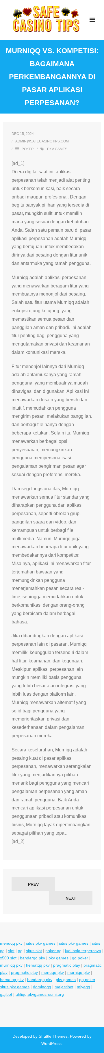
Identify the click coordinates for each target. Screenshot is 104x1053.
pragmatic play (66, 965)
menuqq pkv (11, 943)
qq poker (80, 958)
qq (20, 950)
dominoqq (42, 987)
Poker (28, 149)
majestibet (64, 987)
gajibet (6, 994)
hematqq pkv (38, 965)
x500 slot (8, 958)
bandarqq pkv (32, 958)
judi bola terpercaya (83, 950)
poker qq (53, 950)
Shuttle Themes (53, 1036)
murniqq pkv (11, 965)
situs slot (34, 950)
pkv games (57, 149)
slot (11, 950)
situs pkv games (40, 943)
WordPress (51, 1043)
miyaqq (83, 987)
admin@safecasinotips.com (42, 141)
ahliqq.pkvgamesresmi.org (40, 994)
